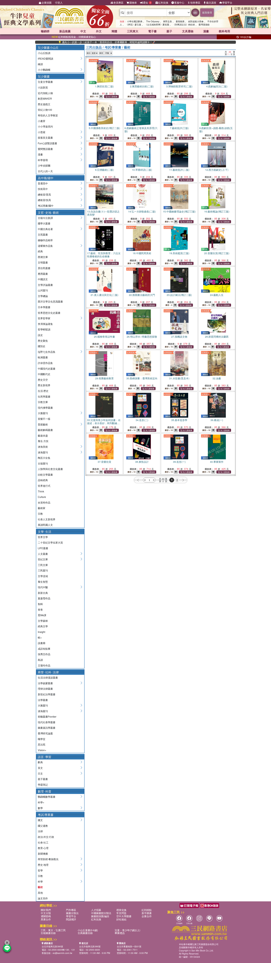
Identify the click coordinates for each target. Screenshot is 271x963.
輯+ (40, 637)
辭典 (40, 762)
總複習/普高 (44, 194)
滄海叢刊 (43, 452)
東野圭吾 (167, 21)
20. (216, 253)
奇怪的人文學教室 (48, 115)
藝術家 (41, 508)
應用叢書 (43, 274)
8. (216, 129)
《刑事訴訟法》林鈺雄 (184, 24)
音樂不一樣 (44, 419)
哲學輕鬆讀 (44, 329)
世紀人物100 (45, 109)
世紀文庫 (43, 559)
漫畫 (206, 31)
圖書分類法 (72, 913)
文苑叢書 (43, 234)
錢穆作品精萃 (45, 240)
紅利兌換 (163, 2)
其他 (40, 892)
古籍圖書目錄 (48, 933)
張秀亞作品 (44, 654)
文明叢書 (43, 262)
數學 (40, 808)
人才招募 (96, 910)
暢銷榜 (45, 31)
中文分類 (46, 913)
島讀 (40, 660)
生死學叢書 (44, 396)
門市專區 (71, 910)
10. (142, 170)
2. (142, 86)
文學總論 (43, 296)
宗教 (40, 513)
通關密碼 (46, 916)
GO (195, 12)
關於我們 (46, 910)
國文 (40, 820)
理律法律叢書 (45, 688)
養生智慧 (43, 582)
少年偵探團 (44, 165)
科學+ (41, 802)
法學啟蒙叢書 (45, 683)
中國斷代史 (44, 374)
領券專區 (195, 2)
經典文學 (43, 626)
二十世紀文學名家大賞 (50, 542)
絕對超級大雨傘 (196, 21)
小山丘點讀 (44, 53)
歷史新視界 (44, 385)
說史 (40, 335)
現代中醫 (43, 587)
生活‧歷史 (43, 391)
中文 (83, 31)
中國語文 (43, 279)
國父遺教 (43, 826)
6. (141, 129)
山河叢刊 (43, 290)
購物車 (133, 2)
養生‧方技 (43, 441)
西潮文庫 (43, 257)
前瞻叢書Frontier (47, 716)
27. (179, 336)
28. (216, 336)
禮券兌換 (121, 910)
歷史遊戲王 (44, 104)
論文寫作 (43, 898)
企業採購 (47, 2)
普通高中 (43, 183)
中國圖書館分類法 (101, 913)
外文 (99, 31)
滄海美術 (43, 446)
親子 (169, 31)
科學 (40, 881)
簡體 (114, 31)
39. (179, 462)
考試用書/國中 (45, 205)
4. (216, 86)
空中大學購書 (123, 916)
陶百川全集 (44, 458)
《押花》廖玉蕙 (133, 24)
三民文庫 (43, 565)
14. (142, 211)
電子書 (152, 31)
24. (216, 295)
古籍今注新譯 (45, 218)
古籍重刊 (43, 463)
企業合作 (147, 916)
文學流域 (43, 576)
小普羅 (41, 132)
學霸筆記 (43, 784)
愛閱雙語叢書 (45, 149)
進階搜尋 (207, 12)
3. (179, 86)
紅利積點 (147, 910)
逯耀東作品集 (45, 246)
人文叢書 (43, 554)
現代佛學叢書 (45, 407)
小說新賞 (43, 87)
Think (41, 491)
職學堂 (41, 739)
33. (104, 423)
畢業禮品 (120, 933)
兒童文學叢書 (45, 82)
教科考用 (224, 31)
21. (104, 295)
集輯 (40, 604)
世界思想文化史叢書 (49, 313)
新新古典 (43, 593)
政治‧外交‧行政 (46, 837)
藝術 (40, 887)
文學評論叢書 (45, 285)
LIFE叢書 (43, 548)
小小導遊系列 (45, 126)
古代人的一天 (45, 171)
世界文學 (43, 537)
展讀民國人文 (45, 525)
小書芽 (41, 121)
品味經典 (43, 480)
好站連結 (121, 919)
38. (142, 462)
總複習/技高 (44, 200)
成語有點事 (44, 648)
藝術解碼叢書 (45, 430)
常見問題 (121, 913)
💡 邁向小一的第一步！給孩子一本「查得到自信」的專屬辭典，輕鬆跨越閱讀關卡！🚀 (83, 42)
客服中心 (179, 2)
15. (179, 211)
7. (179, 128)
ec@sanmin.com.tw (62, 953)
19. (179, 253)
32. (217, 378)
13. (103, 213)
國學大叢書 (44, 223)
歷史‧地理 (43, 865)
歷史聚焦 (43, 340)
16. (216, 211)
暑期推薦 (180, 21)
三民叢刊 (43, 570)
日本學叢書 (44, 307)
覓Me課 (42, 615)
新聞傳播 (43, 853)
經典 (40, 251)
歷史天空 (43, 380)
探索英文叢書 (45, 137)
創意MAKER (45, 98)
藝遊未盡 (43, 435)
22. (142, 295)
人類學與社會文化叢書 (50, 469)
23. (179, 295)
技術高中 (43, 189)
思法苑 (41, 744)
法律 (40, 831)
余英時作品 (44, 502)
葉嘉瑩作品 (44, 598)
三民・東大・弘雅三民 (53, 930)
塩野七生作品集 (46, 352)
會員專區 (118, 2)
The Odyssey (152, 21)
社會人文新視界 (46, 519)
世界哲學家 (44, 318)
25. (104, 336)
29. (104, 378)
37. (104, 462)
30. (141, 378)
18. (142, 253)
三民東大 (132, 31)
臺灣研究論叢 (45, 733)
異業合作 (46, 919)
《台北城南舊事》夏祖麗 (157, 24)
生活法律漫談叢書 (48, 677)
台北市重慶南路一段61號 (129, 946)
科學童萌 (43, 160)
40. (216, 462)
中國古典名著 (45, 229)
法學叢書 (43, 700)
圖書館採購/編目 (100, 916)
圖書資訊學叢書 (46, 728)
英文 (40, 768)
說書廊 (41, 643)
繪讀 (40, 64)
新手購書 (147, 913)
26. (142, 336)
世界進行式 (44, 486)
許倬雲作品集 (45, 363)
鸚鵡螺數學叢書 (46, 797)
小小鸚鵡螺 (44, 70)
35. (179, 420)
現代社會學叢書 (46, 722)
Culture (42, 497)
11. (179, 170)
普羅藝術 (43, 424)
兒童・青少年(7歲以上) (127, 930)
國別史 (41, 346)
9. (104, 170)
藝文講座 (211, 2)
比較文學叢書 (45, 474)
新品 (65, 31)
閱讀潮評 (71, 919)
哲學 (40, 870)
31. (179, 378)
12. (216, 170)
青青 (40, 609)
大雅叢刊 (43, 413)
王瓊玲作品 (44, 665)
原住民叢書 (44, 268)
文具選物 (187, 31)
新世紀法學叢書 (46, 694)
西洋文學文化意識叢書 (50, 301)
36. (216, 420)
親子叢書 (43, 779)
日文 (40, 773)
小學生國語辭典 (134, 21)
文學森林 (43, 621)
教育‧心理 (43, 848)
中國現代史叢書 (46, 368)
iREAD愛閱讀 (45, 58)
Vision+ (42, 750)
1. (104, 86)
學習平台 (227, 2)
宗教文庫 (43, 402)
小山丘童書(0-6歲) (88, 930)
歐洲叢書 (43, 357)
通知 (147, 2)
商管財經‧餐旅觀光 (48, 859)
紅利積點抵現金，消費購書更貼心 (74, 37)
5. (104, 128)
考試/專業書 (113, 47)
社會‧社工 (43, 842)
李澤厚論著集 (45, 324)
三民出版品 (94, 47)
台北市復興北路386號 (52, 946)
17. (104, 254)
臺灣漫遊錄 (204, 24)
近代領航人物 (45, 93)
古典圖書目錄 (85, 933)
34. (142, 420)
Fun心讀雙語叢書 (47, 143)
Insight (41, 632)
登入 (60, 2)
